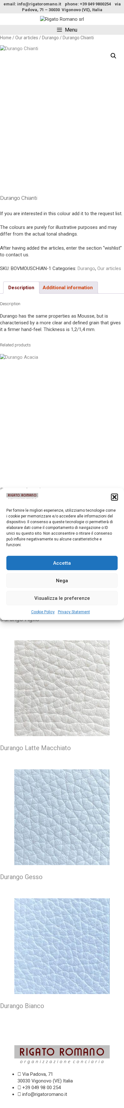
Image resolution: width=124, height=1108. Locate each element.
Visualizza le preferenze (62, 598)
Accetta (62, 563)
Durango (50, 37)
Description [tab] (21, 287)
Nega (62, 581)
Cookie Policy (43, 612)
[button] (114, 497)
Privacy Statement (74, 612)
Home (5, 37)
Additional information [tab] (68, 287)
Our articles (26, 37)
